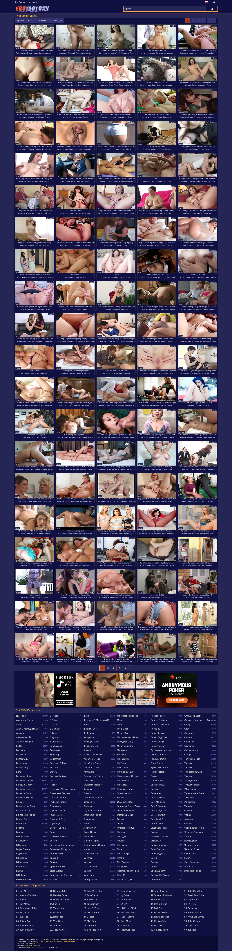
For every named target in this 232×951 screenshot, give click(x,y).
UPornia (172, 58)
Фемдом (188, 810)
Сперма (37, 469)
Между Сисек (90, 879)
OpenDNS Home (69, 942)
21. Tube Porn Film (93, 891)
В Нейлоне (21, 875)
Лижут (194, 213)
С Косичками (157, 780)
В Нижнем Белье (42, 245)
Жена (86, 716)
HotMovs (172, 122)
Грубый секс (56, 815)
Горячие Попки (57, 810)
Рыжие (86, 181)
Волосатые (86, 245)
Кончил (41, 53)
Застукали (89, 737)
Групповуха (55, 823)
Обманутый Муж (112, 662)
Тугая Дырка (190, 780)
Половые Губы (79, 341)
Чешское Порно (192, 845)
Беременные (47, 149)
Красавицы (89, 802)
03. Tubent (21, 900)
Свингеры (156, 793)
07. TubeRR (22, 917)
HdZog (173, 26)
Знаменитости (91, 746)
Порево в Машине (160, 720)
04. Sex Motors (23, 904)
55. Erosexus (190, 908)
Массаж (192, 181)
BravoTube (131, 90)
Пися (209, 85)
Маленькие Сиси (92, 854)
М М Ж (87, 849)
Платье (120, 858)
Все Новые (32, 2)
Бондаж (20, 802)
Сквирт (89, 469)
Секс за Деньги (158, 810)
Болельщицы (22, 767)
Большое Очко (204, 149)
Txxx (92, 90)
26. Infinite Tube (91, 912)
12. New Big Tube (58, 895)
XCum (51, 90)
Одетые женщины (126, 810)
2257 (41, 942)
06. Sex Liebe (22, 912)
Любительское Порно (24, 53)
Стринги (188, 737)
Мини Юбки (122, 733)
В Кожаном (21, 858)
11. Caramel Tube (58, 891)
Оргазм (120, 819)
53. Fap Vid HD (191, 900)
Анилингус (21, 733)
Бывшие (20, 832)
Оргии (120, 823)
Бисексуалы (22, 759)
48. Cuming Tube (159, 921)
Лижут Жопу (90, 828)
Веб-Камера (129, 405)
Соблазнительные (160, 845)
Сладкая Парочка (126, 181)
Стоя (186, 729)
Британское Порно (25, 815)
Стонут (187, 724)
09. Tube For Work (25, 925)
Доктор (170, 53)
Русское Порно (158, 772)
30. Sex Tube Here (92, 930)
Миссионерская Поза (127, 737)
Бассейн (20, 750)
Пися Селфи (123, 854)
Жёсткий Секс (46, 213)
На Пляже (161, 341)
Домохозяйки (56, 854)
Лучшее (20, 21)
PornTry (50, 58)
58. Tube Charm (192, 921)
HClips (132, 26)
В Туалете (55, 733)
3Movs (214, 58)
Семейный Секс (159, 819)
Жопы (128, 149)
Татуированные (192, 759)
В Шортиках (114, 149)
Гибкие (53, 785)
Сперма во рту (158, 871)
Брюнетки (161, 85)
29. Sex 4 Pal (90, 925)
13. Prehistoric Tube (59, 900)
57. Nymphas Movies (194, 917)
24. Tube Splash (91, 904)
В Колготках (169, 533)
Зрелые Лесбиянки (93, 754)
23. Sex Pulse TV (92, 900)
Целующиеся (190, 841)
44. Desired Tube (159, 904)
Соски (154, 858)
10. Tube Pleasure (25, 930)
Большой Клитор (24, 798)
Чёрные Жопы (191, 849)
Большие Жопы (24, 776)
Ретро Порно (157, 763)
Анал (63, 85)
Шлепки (188, 858)
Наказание (122, 767)
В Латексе (21, 866)
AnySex (50, 26)
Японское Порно (168, 277)
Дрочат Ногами (57, 866)
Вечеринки (55, 750)
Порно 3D (155, 729)
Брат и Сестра (23, 810)
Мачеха (87, 871)
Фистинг (188, 823)
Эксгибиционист (192, 862)
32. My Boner (123, 895)
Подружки (122, 866)
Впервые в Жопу (58, 763)
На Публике (123, 759)
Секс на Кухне (158, 815)
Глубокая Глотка (149, 149)
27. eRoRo (89, 917)
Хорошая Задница (193, 832)
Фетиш (143, 53)
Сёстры (88, 53)
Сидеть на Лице (159, 828)
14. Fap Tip (55, 904)
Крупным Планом (92, 810)
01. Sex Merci (22, 891)
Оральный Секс (125, 815)
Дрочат (168, 149)
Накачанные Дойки (126, 772)
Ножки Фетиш (159, 533)
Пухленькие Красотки (161, 750)
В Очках (54, 724)
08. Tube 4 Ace (23, 921)
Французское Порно (34, 501)
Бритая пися (22, 819)
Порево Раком (87, 437)
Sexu (173, 90)
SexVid (214, 26)
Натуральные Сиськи (126, 213)
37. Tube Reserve (125, 917)
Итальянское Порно (93, 776)
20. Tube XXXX (57, 930)
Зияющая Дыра (91, 742)
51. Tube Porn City (193, 891)
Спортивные (157, 879)
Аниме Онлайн (23, 737)
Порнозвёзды (56, 21)
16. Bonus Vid (56, 912)
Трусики (188, 776)
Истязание (89, 772)
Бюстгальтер (22, 836)
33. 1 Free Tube (124, 900)
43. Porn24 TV (157, 900)
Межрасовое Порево (127, 716)
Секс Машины (158, 802)
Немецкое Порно (125, 789)
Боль (18, 772)
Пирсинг (121, 841)
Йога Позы (89, 780)
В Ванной (71, 53)
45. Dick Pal (156, 908)
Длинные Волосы (202, 405)
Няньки (102, 181)
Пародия (121, 836)
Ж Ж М (142, 630)
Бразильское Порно (26, 806)
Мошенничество (125, 746)
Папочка (121, 832)
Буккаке (20, 828)
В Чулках (87, 597)
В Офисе (54, 720)
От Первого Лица (125, 828)
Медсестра (89, 875)
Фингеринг (49, 53)
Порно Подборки (159, 737)
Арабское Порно (68, 117)
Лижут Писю (90, 832)
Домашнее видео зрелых (62, 845)
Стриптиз (189, 742)
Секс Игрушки (161, 53)
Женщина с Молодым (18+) (97, 720)
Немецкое (122, 785)
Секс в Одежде (158, 806)
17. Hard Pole (56, 917)
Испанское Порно (92, 767)
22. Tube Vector (91, 895)
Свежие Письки (158, 785)
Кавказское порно (93, 785)
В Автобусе (22, 841)
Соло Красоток (158, 849)
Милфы (38, 149)
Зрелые (125, 245)
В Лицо (19, 871)
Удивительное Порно (194, 793)
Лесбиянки (30, 149)
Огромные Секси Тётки (109, 85)
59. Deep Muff (191, 925)
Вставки (54, 767)
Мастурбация (210, 53)
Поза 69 (121, 875)
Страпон (188, 733)
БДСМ (19, 746)
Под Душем (80, 53)
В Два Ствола (23, 849)
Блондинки (23, 117)
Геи (51, 780)
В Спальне (55, 729)
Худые (187, 836)
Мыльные (122, 750)
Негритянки (123, 780)
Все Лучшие (20, 2)
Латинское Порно (92, 815)
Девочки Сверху (84, 85)
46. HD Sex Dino (159, 912)
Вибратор (54, 754)
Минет (35, 53)
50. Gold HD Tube (159, 930)
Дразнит (54, 858)
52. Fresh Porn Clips (194, 895)
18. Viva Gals (56, 921)
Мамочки (88, 858)
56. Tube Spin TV (192, 912)
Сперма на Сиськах (161, 875)
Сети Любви (157, 823)
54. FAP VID (190, 904)
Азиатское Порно (186, 117)
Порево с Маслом (203, 181)
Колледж (192, 53)
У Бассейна (190, 789)
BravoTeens (131, 58)
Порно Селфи (157, 742)
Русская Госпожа (159, 767)
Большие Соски (24, 785)
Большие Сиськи (125, 85)
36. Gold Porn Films (126, 912)
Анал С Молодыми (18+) (28, 729)
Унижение (189, 798)
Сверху (122, 149)
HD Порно (40, 117)
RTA (33, 944)
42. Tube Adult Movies (161, 895)
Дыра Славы (56, 871)
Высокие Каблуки (156, 405)
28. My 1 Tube (90, 921)
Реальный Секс (128, 630)
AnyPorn (91, 58)
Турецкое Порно (192, 785)
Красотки (145, 117)
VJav (214, 90)
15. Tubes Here (57, 908)
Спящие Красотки (193, 716)
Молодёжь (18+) (114, 53)
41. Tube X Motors (159, 891)
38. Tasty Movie (124, 921)
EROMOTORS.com (33, 945)
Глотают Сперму (58, 798)
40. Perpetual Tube (126, 930)
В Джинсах (21, 854)
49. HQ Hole (156, 925)
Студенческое (191, 750)
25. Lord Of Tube (91, 908)
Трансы (188, 763)
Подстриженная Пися (128, 871)
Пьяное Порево (158, 754)
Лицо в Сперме (91, 841)
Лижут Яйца (89, 836)
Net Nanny (58, 942)
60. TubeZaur (190, 930)
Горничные (55, 806)
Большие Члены (156, 117)
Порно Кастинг (158, 733)
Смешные (156, 841)
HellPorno (50, 122)
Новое (31, 21)
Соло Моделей (158, 854)
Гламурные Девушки (60, 793)
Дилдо (53, 832)
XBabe (132, 122)
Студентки (184, 53)
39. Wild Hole (123, 925)
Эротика (188, 866)
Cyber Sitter (48, 942)
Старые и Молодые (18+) (197, 720)
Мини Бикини (123, 729)
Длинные (42, 21)
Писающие (122, 845)
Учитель (188, 806)
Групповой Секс (58, 819)
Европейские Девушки (61, 875)
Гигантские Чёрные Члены (63, 789)
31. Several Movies (126, 891)
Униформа (189, 802)
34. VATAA (122, 904)
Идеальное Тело (127, 53)
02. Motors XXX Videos (27, 895)
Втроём (53, 772)
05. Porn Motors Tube (26, 908)
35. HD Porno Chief (126, 908)
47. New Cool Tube (160, 917)
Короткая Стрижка (93, 798)
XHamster (90, 26)
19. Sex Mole (56, 925)
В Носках (54, 716)
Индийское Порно (92, 763)
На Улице (121, 763)
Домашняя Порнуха (60, 849)
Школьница (190, 854)
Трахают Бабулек (41, 597)
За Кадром (89, 733)
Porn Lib (91, 122)
